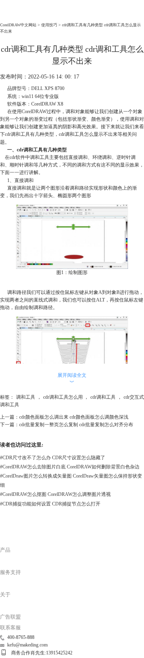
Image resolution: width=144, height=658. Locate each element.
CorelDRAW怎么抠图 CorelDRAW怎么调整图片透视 (55, 494)
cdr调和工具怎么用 (63, 397)
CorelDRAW (14, 15)
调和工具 (25, 397)
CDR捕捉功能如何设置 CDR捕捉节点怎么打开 (50, 503)
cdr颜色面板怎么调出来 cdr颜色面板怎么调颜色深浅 (73, 417)
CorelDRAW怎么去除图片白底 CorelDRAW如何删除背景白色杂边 (70, 466)
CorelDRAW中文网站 (18, 25)
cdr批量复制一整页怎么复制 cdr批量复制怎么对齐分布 (76, 424)
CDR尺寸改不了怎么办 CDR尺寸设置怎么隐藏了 (52, 457)
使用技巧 (49, 25)
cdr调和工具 (17, 134)
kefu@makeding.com (27, 644)
